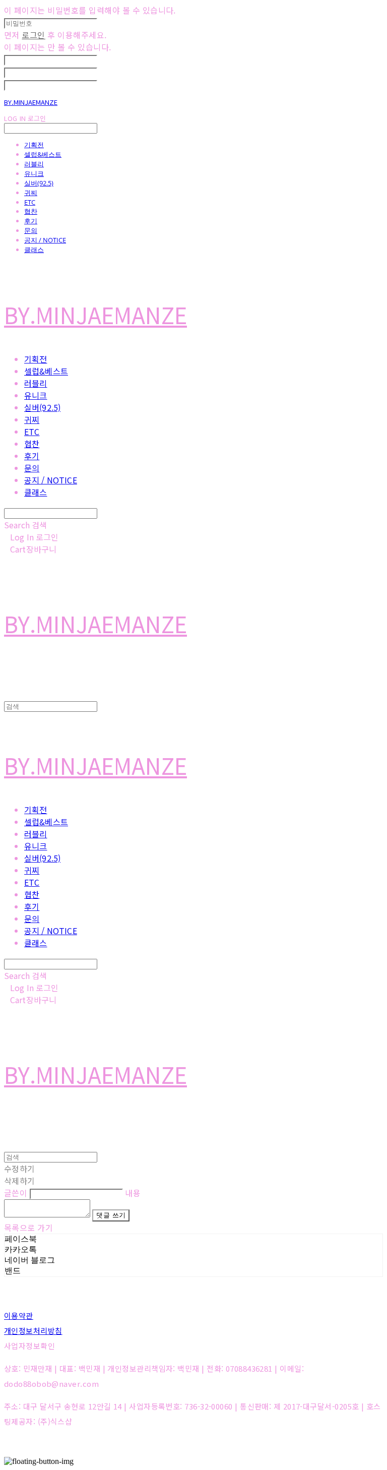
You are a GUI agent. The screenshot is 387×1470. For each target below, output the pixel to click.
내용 (133, 1193)
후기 (30, 220)
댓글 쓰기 (110, 1215)
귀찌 (30, 192)
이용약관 (18, 1315)
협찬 (30, 211)
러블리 (34, 163)
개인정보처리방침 (33, 1330)
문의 (30, 230)
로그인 (33, 35)
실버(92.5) (38, 183)
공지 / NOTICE (45, 239)
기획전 (34, 144)
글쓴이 (15, 1193)
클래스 (34, 249)
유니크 (34, 173)
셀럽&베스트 (42, 154)
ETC (29, 202)
